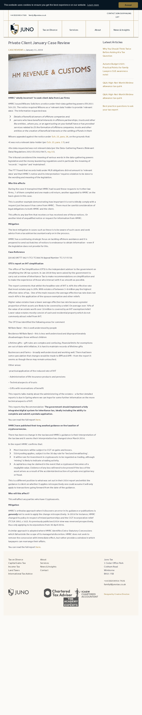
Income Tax (14, 566)
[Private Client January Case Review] (52, 92)
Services (44, 563)
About (43, 559)
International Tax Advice (20, 573)
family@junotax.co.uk (37, 15)
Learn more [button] (93, 5)
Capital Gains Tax (17, 563)
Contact (111, 13)
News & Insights (48, 566)
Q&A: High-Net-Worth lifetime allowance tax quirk (118, 84)
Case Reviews (16, 49)
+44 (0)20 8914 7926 (114, 580)
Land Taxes (14, 570)
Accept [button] (128, 5)
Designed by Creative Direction (117, 594)
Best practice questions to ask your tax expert (118, 108)
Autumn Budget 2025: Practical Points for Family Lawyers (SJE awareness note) (116, 69)
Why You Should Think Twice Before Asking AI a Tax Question (117, 52)
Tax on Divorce (15, 559)
